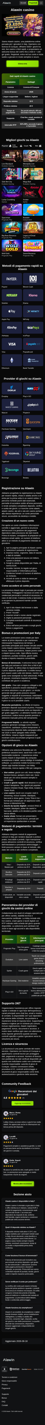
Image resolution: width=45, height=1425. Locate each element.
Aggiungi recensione (23, 1103)
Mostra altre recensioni (22, 1184)
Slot (36, 146)
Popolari (5, 146)
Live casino (14, 146)
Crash (26, 146)
